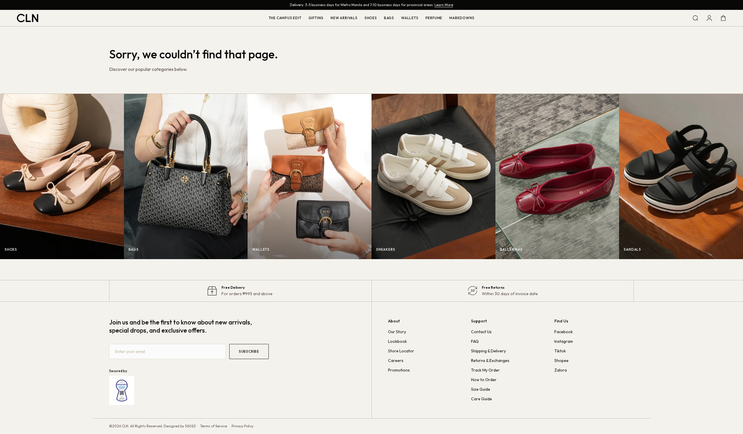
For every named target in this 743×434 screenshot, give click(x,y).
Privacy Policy (242, 426)
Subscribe (249, 351)
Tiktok (560, 351)
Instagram (563, 341)
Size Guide (480, 389)
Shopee (561, 360)
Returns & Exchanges (490, 360)
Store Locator (401, 351)
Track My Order (485, 370)
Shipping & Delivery (488, 351)
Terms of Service (213, 426)
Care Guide (481, 398)
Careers (395, 360)
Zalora (560, 370)
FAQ (475, 341)
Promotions (399, 370)
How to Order (484, 379)
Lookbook (397, 341)
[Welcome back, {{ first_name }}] (709, 18)
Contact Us (481, 331)
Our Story (397, 331)
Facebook (563, 331)
